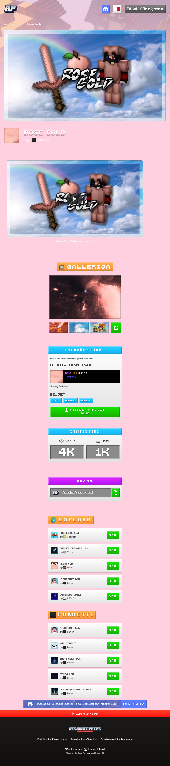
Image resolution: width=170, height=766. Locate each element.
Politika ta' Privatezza (52, 739)
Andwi (70, 567)
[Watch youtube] (74, 199)
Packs (16, 24)
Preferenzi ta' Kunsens (117, 739)
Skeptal (71, 537)
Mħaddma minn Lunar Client (85, 749)
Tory (70, 552)
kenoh (43, 140)
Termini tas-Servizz (84, 739)
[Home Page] (5, 24)
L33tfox (72, 598)
